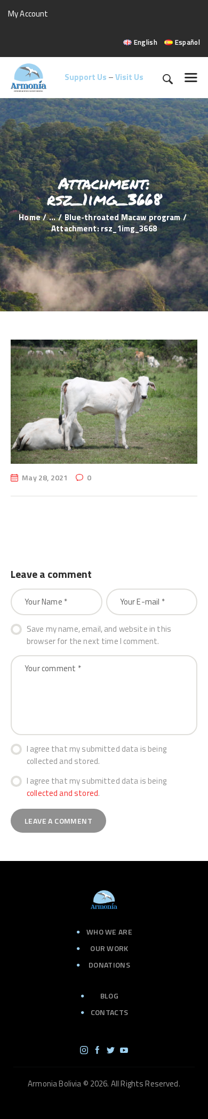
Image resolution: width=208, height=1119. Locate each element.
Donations (109, 964)
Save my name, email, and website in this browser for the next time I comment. (99, 635)
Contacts (109, 1012)
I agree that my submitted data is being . (96, 787)
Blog (109, 995)
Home (30, 217)
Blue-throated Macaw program (123, 217)
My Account (28, 13)
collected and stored (62, 793)
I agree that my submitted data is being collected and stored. (96, 755)
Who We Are (109, 931)
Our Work (109, 948)
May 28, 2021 (45, 477)
